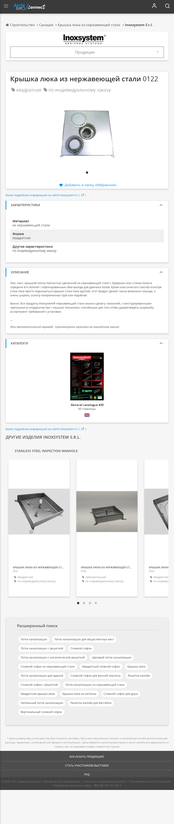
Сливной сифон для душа (121, 694)
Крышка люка (136, 666)
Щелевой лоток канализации (111, 657)
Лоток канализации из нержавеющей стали (95, 685)
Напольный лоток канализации (42, 703)
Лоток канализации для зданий (42, 676)
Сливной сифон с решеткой (39, 685)
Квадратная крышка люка (38, 694)
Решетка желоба (139, 676)
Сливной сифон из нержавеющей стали (48, 666)
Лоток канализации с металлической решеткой (53, 657)
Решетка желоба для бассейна (90, 703)
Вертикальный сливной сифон (41, 712)
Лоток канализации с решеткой (42, 648)
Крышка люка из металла (79, 694)
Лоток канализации (34, 639)
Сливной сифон (81, 648)
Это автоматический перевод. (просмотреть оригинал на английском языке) (64, 327)
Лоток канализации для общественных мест (84, 639)
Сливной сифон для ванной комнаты (95, 676)
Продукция (84, 52)
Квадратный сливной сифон (101, 666)
